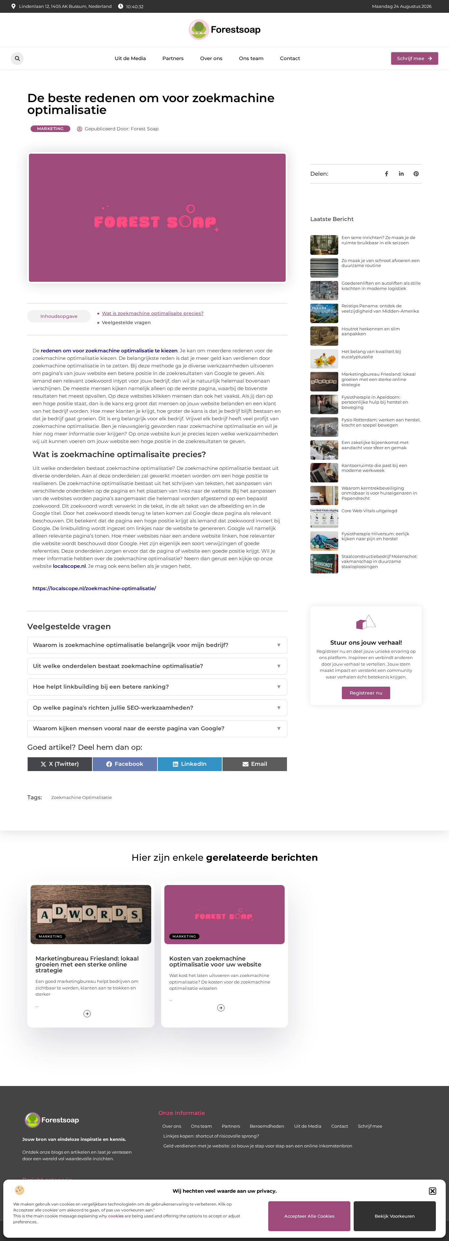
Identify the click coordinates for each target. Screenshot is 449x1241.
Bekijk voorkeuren (395, 1216)
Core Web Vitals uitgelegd (369, 510)
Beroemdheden (267, 1126)
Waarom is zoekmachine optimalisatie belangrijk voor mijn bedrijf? (157, 645)
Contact (290, 58)
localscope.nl (69, 566)
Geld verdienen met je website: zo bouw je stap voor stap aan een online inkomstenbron (257, 1145)
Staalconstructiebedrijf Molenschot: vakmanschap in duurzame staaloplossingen (379, 561)
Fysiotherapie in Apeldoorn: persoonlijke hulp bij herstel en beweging (375, 402)
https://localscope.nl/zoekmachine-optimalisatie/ (94, 588)
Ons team (251, 58)
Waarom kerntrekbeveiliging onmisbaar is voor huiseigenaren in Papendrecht (379, 493)
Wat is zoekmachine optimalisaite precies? (152, 313)
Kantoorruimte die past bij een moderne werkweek (374, 468)
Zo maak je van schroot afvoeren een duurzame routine (381, 263)
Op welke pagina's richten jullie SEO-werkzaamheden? (157, 707)
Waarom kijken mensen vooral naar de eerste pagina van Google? (157, 728)
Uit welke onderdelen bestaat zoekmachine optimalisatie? (157, 666)
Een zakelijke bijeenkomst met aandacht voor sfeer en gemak (375, 445)
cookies (116, 1215)
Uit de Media (130, 58)
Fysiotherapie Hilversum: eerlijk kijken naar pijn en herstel (375, 536)
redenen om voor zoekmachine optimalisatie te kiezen (109, 350)
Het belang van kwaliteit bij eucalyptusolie (371, 354)
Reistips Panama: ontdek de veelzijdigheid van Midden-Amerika (380, 308)
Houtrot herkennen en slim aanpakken (371, 331)
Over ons (211, 58)
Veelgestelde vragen (126, 322)
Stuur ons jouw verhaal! (366, 642)
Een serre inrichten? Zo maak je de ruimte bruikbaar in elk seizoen (378, 240)
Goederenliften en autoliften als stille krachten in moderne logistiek (381, 285)
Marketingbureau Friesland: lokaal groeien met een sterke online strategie (379, 379)
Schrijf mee (370, 1126)
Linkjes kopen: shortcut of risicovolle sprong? (211, 1136)
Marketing (50, 128)
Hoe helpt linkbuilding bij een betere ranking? (157, 686)
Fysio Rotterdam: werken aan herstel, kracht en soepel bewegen (381, 422)
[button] (432, 1191)
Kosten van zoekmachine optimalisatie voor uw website (215, 961)
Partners (173, 58)
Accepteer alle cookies (309, 1216)
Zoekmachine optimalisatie (81, 797)
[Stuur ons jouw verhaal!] (366, 622)
